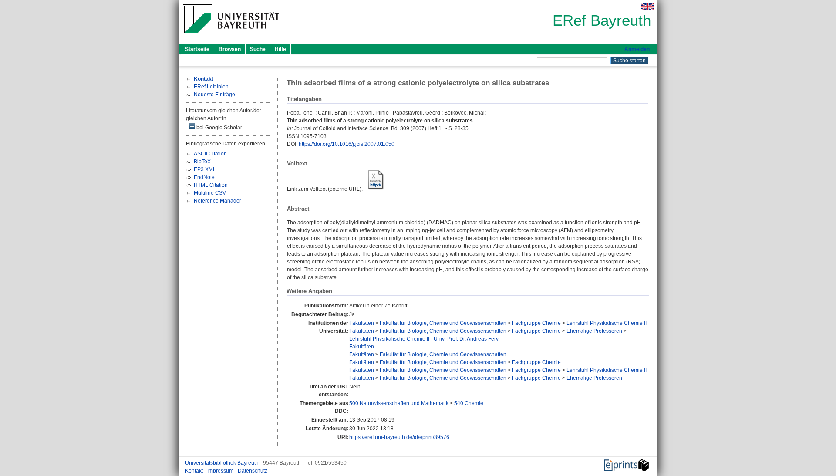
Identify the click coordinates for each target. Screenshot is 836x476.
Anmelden (637, 49)
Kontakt (194, 471)
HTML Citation (211, 185)
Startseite (197, 49)
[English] (647, 6)
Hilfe (280, 49)
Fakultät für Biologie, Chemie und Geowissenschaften (443, 323)
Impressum (221, 471)
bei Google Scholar (218, 128)
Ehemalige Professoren (594, 331)
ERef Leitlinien (211, 87)
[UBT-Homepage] (231, 37)
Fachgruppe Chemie (536, 323)
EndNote (204, 177)
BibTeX (202, 162)
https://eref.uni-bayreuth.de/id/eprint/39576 (399, 437)
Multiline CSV (210, 193)
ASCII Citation (210, 154)
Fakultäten (361, 323)
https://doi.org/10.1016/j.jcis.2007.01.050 (346, 144)
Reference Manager (217, 201)
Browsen (230, 49)
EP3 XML (205, 169)
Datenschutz (252, 471)
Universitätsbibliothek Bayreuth (222, 463)
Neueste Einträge (214, 94)
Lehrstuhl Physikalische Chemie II (606, 323)
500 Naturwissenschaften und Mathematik (398, 403)
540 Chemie (468, 403)
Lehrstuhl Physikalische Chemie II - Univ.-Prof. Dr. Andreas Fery (424, 339)
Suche (258, 49)
